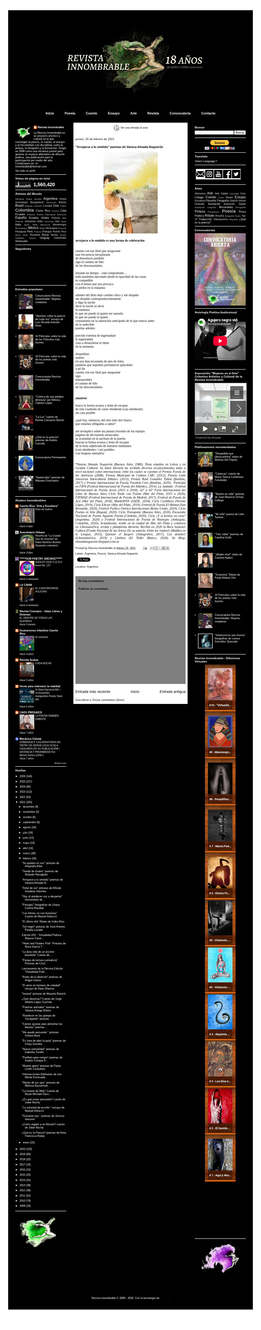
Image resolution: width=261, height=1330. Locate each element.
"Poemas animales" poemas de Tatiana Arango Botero (40, 1009)
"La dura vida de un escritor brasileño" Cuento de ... (38, 953)
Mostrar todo (60, 763)
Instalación (200, 207)
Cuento (91, 113)
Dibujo (229, 197)
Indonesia (49, 221)
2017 (23, 1164)
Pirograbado (213, 212)
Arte (133, 113)
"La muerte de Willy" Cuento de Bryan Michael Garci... (40, 1092)
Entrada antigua (173, 692)
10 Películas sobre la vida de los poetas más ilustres (50, 359)
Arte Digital (221, 193)
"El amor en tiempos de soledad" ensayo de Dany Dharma (41, 987)
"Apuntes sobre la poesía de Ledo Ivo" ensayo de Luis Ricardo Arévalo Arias (50, 320)
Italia (18, 224)
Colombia (24, 210)
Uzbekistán (60, 237)
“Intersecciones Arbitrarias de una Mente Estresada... (41, 1076)
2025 (23, 781)
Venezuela (21, 241)
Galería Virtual (238, 200)
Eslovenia (61, 214)
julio (25, 832)
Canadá (47, 205)
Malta (35, 225)
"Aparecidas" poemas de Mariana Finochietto (49, 479)
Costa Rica (43, 210)
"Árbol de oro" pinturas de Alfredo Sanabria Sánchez (41, 889)
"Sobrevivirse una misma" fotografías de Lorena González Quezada (230, 638)
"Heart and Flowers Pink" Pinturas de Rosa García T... (44, 945)
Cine (243, 193)
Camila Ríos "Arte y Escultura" (39, 506)
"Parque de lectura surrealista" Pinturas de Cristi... (40, 962)
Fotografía (223, 200)
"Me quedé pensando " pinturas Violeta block (40, 1034)
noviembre (29, 811)
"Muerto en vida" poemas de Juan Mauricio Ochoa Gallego (229, 497)
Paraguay (20, 231)
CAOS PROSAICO (31, 712)
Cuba (63, 210)
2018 (23, 1159)
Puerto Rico (59, 231)
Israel (63, 221)
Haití (64, 218)
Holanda (19, 221)
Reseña (219, 215)
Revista (153, 113)
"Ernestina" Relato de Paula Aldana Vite (227, 576)
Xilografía (233, 219)
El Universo (41, 637)
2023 (23, 791)
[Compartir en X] (160, 548)
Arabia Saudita (34, 199)
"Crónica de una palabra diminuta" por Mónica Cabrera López (49, 399)
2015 (23, 1174)
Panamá (62, 228)
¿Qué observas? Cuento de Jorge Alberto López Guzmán (42, 1000)
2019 (23, 1154)
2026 (23, 776)
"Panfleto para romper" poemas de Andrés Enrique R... (42, 1059)
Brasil (19, 205)
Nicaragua (52, 228)
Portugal (47, 231)
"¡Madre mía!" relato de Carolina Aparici (228, 556)
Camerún (38, 206)
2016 (23, 1169)
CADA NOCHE (43, 663)
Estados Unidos (39, 217)
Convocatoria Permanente (50, 457)
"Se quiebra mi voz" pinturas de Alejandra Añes (40, 865)
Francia (56, 217)
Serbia (54, 234)
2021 (23, 802)
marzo (27, 853)
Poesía (70, 113)
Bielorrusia (51, 202)
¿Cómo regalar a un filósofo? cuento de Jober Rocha (43, 1126)
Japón (27, 225)
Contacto (208, 113)
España (21, 217)
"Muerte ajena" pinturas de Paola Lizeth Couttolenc (41, 1067)
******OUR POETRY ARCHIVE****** (41, 558)
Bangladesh (37, 202)
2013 (23, 1185)
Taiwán (63, 235)
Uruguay (45, 237)
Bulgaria (29, 206)
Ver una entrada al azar (134, 127)
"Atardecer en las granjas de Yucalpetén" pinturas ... (38, 1017)
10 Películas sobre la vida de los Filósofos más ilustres (50, 339)
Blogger (164, 1298)
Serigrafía (229, 216)
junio (26, 837)
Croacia (55, 211)
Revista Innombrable (51, 127)
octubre (27, 817)
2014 (23, 1180)
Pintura (200, 211)
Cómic (221, 197)
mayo (26, 842)
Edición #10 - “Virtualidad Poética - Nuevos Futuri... (42, 936)
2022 (23, 797)
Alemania (19, 199)
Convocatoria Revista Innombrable (48, 378)
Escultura (200, 200)
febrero (27, 858)
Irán (57, 221)
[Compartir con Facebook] (164, 548)
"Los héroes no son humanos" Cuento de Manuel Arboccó (39, 915)
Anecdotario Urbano (32, 532)
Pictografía (241, 207)
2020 (23, 1149)
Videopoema (220, 219)
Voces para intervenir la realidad (40, 686)
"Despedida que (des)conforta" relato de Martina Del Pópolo (228, 456)
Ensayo (114, 113)
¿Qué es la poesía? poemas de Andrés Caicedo (47, 440)
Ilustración (214, 203)
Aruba (63, 198)
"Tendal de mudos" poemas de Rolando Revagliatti (40, 873)
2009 (23, 1205)
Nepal (42, 228)
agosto (27, 827)
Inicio (50, 113)
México (33, 228)
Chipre (63, 206)
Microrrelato (226, 207)
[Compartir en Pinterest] (168, 548)
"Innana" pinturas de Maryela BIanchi (44, 993)
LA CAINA (26, 584)
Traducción (205, 219)
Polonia (37, 232)
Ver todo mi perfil (25, 170)
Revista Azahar (29, 659)
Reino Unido (21, 235)
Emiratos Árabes (35, 214)
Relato (209, 215)
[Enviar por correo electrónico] (152, 548)
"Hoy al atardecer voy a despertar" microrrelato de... (42, 898)
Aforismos (200, 193)
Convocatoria (180, 113)
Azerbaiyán (21, 202)
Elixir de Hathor (43, 509)
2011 (23, 1195)
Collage (199, 197)
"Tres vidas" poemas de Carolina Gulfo (229, 536)
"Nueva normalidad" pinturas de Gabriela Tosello (40, 1051)
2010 (23, 1200)
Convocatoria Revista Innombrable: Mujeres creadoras (48, 299)
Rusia (45, 234)
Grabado (200, 204)
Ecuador (20, 214)
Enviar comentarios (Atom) (108, 699)
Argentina (90, 553)
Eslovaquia (50, 214)
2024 (23, 786)
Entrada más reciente (92, 692)
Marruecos (45, 225)
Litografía (211, 207)
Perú (30, 231)
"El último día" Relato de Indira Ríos (43, 921)
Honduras (30, 221)
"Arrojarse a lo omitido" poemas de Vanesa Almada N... (42, 881)
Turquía (32, 238)
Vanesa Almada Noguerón (122, 553)
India (40, 221)
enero (26, 1142)
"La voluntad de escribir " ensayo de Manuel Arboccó (43, 1109)
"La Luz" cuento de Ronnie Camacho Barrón (49, 418)
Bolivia (62, 202)
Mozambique (21, 228)
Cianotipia (234, 194)
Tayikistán (19, 238)
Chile (56, 205)
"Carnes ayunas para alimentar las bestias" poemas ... (42, 1025)
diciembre (29, 806)
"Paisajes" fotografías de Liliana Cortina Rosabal (41, 906)
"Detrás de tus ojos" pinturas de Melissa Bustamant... (40, 1084)
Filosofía (211, 200)
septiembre (30, 822)
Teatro (238, 216)
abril (26, 848)
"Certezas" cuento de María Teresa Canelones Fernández (229, 477)
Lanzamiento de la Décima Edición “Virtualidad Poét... (42, 970)
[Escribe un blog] (156, 548)
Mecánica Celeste (30, 738)
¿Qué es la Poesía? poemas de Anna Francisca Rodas (44, 1134)
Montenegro (59, 224)
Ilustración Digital (235, 204)
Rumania (35, 234)
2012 (23, 1190)
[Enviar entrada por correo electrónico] (145, 548)
